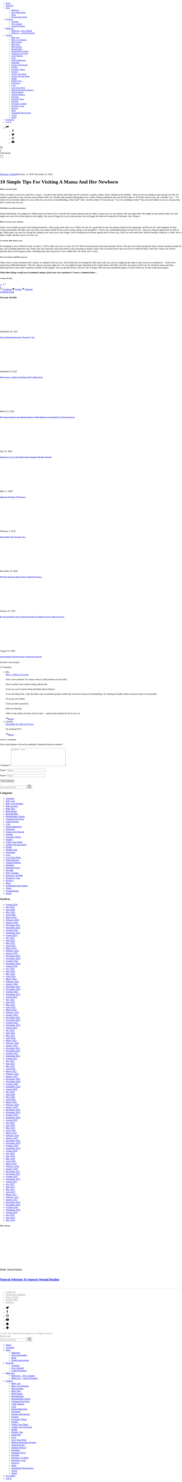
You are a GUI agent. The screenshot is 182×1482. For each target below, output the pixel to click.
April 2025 (10, 945)
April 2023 (10, 1007)
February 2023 (12, 1012)
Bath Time (15, 44)
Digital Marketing (18, 60)
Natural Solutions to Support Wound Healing (29, 1279)
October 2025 (12, 930)
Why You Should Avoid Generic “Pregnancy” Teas (17, 337)
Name (3, 770)
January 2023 (12, 1015)
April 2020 (10, 1099)
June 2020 (10, 1094)
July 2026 (10, 907)
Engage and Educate (19, 65)
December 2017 (13, 1171)
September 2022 (13, 1025)
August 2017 (11, 1181)
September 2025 (13, 933)
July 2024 (10, 968)
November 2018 (13, 1143)
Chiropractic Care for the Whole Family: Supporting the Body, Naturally (26, 457)
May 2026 (10, 912)
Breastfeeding (16, 49)
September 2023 (13, 994)
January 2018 (12, 1169)
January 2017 (12, 1199)
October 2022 (12, 1022)
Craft (13, 58)
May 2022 (10, 1035)
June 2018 (10, 1156)
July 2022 (10, 1030)
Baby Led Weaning (19, 40)
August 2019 (11, 1120)
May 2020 (10, 1097)
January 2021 (12, 1076)
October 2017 (12, 1176)
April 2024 (10, 976)
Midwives (10, 28)
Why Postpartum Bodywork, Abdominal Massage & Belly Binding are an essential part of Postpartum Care (37, 417)
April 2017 (10, 1192)
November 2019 (13, 1112)
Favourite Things (18, 69)
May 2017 (10, 1189)
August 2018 (11, 1151)
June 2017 (10, 1187)
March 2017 (11, 1194)
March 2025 (11, 948)
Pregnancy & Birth (19, 104)
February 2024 (12, 981)
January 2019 (12, 1138)
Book (13, 15)
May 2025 (10, 943)
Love (13, 85)
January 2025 (12, 953)
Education (15, 63)
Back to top (5, 1336)
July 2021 (10, 1061)
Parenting (15, 97)
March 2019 (11, 1133)
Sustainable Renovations (21, 113)
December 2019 (13, 1110)
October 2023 (12, 992)
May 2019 (10, 1128)
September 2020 (13, 1087)
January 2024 (12, 984)
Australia (15, 22)
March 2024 (11, 979)
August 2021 (11, 1058)
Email (3, 775)
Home (8, 3)
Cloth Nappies (17, 56)
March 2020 (11, 1102)
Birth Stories (16, 47)
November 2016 (13, 1205)
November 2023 (13, 989)
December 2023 (13, 986)
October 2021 (12, 1053)
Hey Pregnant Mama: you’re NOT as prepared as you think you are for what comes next (32, 617)
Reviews (14, 108)
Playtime (14, 101)
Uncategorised (12, 891)
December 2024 (13, 956)
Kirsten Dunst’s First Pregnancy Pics (12, 537)
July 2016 (10, 1215)
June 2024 (10, 971)
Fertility (14, 72)
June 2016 (10, 1217)
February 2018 (12, 1166)
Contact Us (11, 1292)
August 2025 (11, 935)
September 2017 (13, 1179)
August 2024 (11, 966)
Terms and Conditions (15, 1294)
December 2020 (13, 1079)
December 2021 (13, 1048)
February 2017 (12, 1197)
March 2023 (11, 1010)
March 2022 (11, 1040)
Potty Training (12, 873)
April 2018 (10, 1161)
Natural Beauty (17, 92)
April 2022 (10, 1038)
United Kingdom (18, 26)
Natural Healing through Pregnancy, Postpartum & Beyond (21, 657)
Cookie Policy (12, 1300)
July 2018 (10, 1153)
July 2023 (10, 999)
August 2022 (11, 1027)
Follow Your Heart (18, 74)
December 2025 (13, 925)
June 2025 (10, 940)
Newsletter (10, 120)
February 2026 (12, 920)
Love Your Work (18, 88)
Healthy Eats (16, 81)
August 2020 (11, 1089)
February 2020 (12, 1104)
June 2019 (10, 1125)
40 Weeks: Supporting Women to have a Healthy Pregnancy (21, 577)
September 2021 (13, 1056)
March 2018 (11, 1164)
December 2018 (13, 1140)
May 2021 (10, 1066)
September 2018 (13, 1148)
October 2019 (12, 1115)
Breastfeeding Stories (19, 51)
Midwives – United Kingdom (23, 33)
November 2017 (13, 1174)
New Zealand (16, 24)
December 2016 (13, 1202)
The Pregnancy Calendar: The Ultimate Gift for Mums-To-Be (21, 377)
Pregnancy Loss (17, 106)
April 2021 (10, 1069)
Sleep (13, 110)
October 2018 (12, 1146)
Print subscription (18, 12)
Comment (5, 765)
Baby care (15, 37)
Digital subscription (19, 17)
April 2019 (10, 1130)
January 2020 (12, 1107)
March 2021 (11, 1071)
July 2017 (10, 1184)
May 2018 (10, 1158)
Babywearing (16, 42)
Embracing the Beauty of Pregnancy (13, 497)
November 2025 (13, 927)
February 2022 (12, 1043)
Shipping (10, 1302)
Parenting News (17, 99)
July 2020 (10, 1092)
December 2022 (13, 1017)
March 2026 (11, 917)
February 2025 (12, 951)
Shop (8, 8)
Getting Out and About (20, 76)
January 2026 (12, 922)
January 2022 (12, 1045)
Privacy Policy (12, 1297)
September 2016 (13, 1210)
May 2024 (10, 974)
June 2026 (10, 909)
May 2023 (10, 1004)
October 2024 (12, 961)
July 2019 (10, 1122)
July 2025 (10, 938)
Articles (9, 35)
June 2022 (10, 1033)
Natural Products (18, 95)
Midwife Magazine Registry (22, 90)
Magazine (15, 10)
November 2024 (13, 958)
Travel (14, 115)
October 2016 (12, 1207)
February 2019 (12, 1135)
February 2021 (12, 1074)
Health (14, 79)
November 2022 (13, 1020)
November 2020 (13, 1081)
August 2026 (11, 904)
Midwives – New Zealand (21, 31)
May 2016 (10, 1220)
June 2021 (10, 1063)
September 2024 (13, 963)
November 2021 (13, 1051)
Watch (13, 117)
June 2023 (10, 1002)
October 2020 (12, 1084)
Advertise (9, 6)
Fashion (14, 67)
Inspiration (15, 83)
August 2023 (11, 997)
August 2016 (11, 1212)
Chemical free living (19, 53)
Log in (8, 122)
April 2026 (10, 915)
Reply (11, 719)
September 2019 (13, 1117)
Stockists (9, 19)
